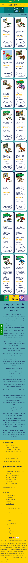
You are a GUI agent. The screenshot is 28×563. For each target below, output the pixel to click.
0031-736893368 (13, 477)
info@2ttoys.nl (12, 479)
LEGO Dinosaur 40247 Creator (7, 63)
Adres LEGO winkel (10, 499)
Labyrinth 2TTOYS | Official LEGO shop (12, 540)
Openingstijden (9, 497)
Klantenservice (9, 502)
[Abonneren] (21, 513)
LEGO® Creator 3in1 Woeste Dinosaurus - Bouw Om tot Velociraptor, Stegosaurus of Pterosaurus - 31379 (7, 188)
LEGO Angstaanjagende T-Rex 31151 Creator (7, 31)
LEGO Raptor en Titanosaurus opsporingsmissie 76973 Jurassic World (20, 124)
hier (19, 461)
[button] (3, 5)
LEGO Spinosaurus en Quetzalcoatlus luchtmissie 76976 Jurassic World (7, 124)
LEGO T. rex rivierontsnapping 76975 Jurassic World (7, 156)
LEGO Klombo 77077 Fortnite (20, 93)
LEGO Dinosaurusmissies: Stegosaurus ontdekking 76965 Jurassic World (20, 33)
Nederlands (18, 0)
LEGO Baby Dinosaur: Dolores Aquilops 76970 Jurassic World (20, 64)
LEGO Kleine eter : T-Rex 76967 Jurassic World (20, 156)
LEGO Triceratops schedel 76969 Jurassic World (6, 93)
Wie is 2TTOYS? (10, 504)
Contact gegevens (10, 495)
